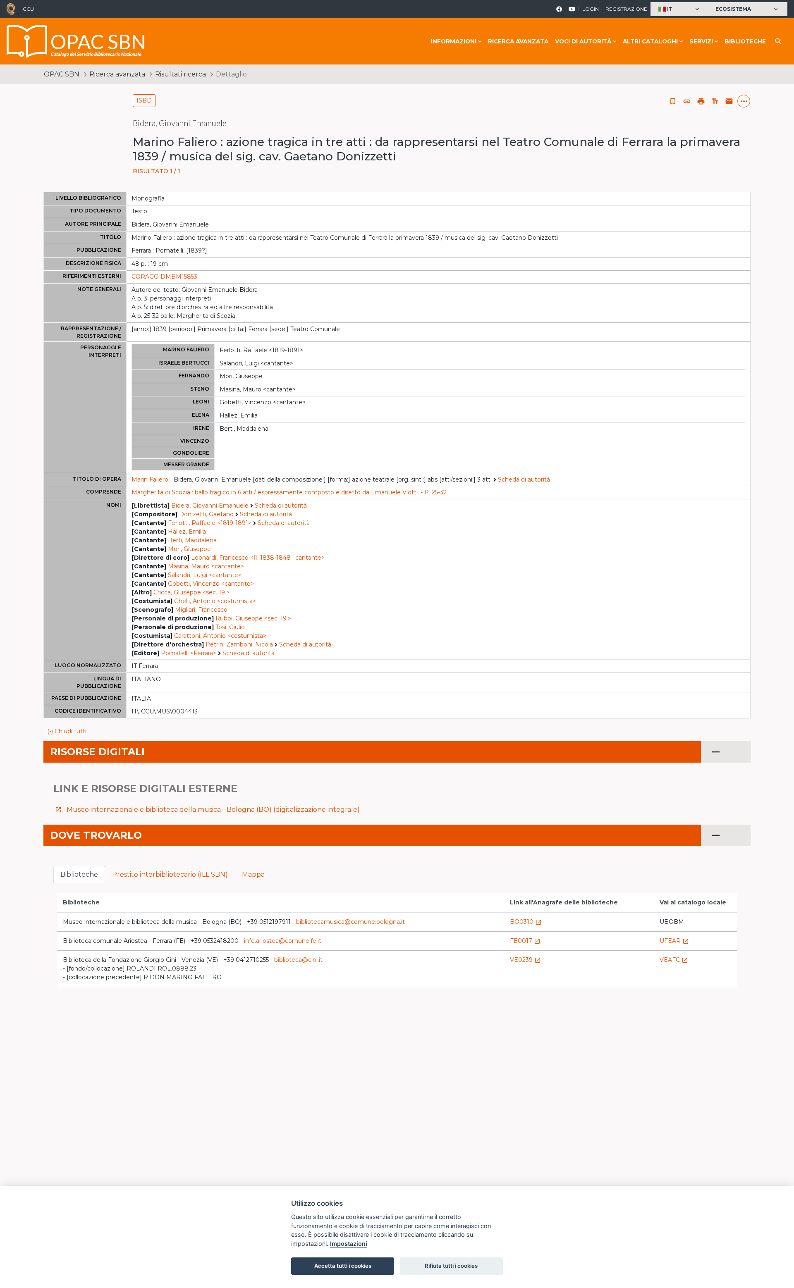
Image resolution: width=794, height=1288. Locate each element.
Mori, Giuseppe (189, 549)
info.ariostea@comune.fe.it (282, 941)
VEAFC (674, 960)
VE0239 (525, 960)
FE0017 (525, 941)
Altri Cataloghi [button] (650, 41)
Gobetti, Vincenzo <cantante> (211, 583)
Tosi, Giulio (230, 627)
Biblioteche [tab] (79, 874)
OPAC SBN (61, 74)
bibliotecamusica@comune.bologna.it (350, 921)
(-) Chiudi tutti (66, 731)
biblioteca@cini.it (298, 960)
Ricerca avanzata (518, 41)
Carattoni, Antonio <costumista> (220, 635)
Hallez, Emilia (187, 531)
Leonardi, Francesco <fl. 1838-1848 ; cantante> (258, 557)
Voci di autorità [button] (583, 41)
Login (590, 9)
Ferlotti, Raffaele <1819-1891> (209, 523)
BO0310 (526, 921)
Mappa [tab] (253, 874)
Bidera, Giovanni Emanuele (210, 505)
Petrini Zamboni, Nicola (239, 644)
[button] (680, 9)
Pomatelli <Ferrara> (188, 653)
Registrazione (626, 9)
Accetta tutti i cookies (342, 1265)
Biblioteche (745, 41)
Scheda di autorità (524, 479)
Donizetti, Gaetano (206, 514)
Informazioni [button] (453, 41)
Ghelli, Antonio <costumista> (215, 601)
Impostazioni (348, 1243)
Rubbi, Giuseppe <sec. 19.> (253, 618)
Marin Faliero (150, 479)
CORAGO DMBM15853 (164, 276)
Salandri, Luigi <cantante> (205, 575)
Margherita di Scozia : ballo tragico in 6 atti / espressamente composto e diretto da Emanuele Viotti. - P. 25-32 (289, 492)
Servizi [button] (701, 41)
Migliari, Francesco (201, 609)
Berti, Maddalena (192, 540)
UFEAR (674, 941)
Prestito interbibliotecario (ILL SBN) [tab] (170, 874)
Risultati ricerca (180, 74)
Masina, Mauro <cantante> (206, 566)
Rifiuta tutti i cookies (451, 1265)
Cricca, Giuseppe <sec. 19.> (191, 592)
